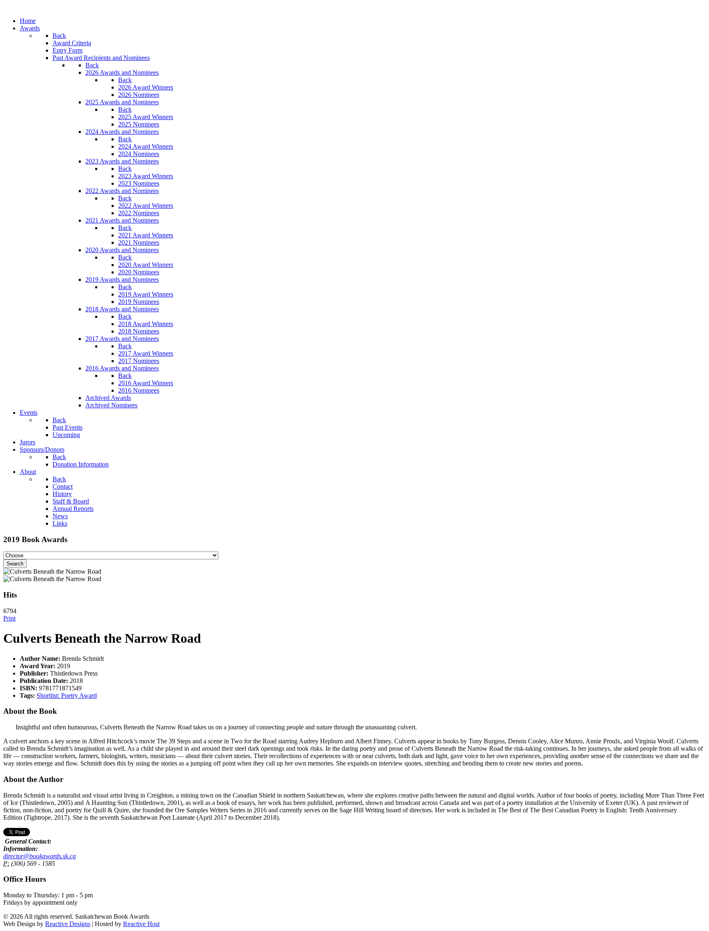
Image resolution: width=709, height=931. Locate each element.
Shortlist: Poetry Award (67, 695)
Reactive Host (141, 923)
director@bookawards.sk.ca (39, 856)
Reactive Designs (67, 923)
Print (9, 618)
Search (15, 564)
